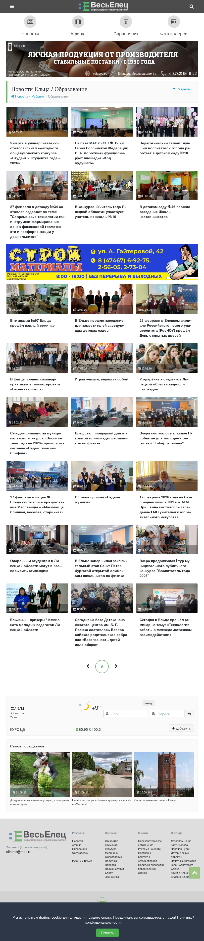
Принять (107, 933)
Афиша (76, 845)
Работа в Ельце (82, 860)
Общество (111, 841)
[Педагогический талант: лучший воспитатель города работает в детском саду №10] (167, 138)
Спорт (109, 873)
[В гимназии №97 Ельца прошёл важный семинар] (37, 312)
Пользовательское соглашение (150, 843)
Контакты (144, 857)
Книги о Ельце (180, 873)
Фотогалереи (80, 853)
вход (148, 703)
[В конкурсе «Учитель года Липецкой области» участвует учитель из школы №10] (102, 207)
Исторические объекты (180, 855)
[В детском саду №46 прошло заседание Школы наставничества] (167, 207)
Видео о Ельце (180, 877)
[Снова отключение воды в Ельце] (164, 774)
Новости (21, 96)
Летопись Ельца (181, 841)
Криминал (111, 845)
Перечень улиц (180, 849)
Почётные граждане (183, 861)
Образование (113, 857)
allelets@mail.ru (18, 851)
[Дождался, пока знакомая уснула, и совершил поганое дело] (40, 774)
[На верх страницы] (194, 873)
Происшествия (114, 869)
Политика (111, 861)
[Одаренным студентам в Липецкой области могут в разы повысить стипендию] (37, 553)
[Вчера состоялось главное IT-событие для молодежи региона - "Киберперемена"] (167, 428)
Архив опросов (147, 861)
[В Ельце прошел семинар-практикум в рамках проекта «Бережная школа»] (37, 369)
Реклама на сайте (149, 849)
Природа (110, 865)
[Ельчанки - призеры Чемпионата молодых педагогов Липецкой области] (37, 617)
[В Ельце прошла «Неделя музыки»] (102, 492)
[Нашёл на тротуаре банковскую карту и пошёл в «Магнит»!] (102, 774)
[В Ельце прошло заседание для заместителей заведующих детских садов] (102, 312)
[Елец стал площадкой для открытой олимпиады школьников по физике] (102, 428)
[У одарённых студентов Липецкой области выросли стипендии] (167, 369)
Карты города (179, 845)
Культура (110, 849)
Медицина (111, 853)
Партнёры (144, 853)
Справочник (79, 849)
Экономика (112, 877)
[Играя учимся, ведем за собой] (102, 369)
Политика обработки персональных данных (151, 869)
